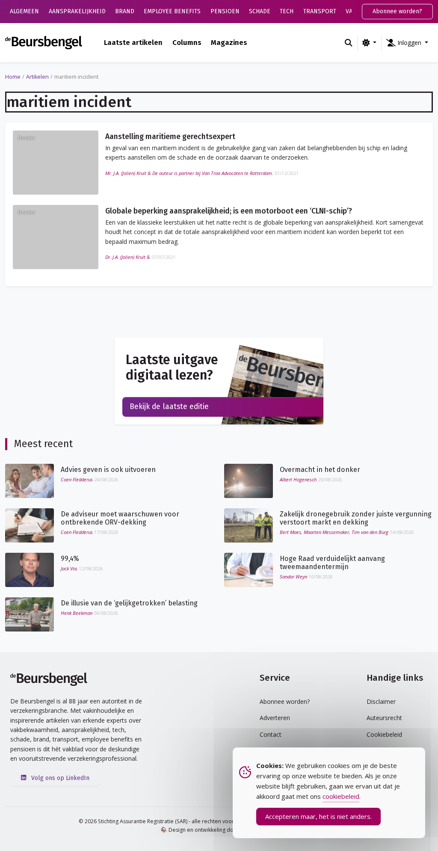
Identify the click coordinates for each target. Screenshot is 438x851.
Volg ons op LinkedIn (59, 778)
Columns (186, 42)
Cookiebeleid (384, 734)
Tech (286, 11)
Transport (319, 11)
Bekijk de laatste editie (169, 406)
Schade (259, 11)
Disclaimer (381, 701)
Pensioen (225, 11)
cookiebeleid (341, 796)
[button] (407, 43)
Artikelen (37, 76)
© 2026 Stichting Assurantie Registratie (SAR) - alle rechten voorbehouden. (170, 821)
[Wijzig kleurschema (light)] (369, 43)
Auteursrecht (384, 718)
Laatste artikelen (133, 42)
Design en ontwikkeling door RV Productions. (222, 829)
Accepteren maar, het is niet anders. (318, 816)
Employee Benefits (172, 11)
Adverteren (275, 718)
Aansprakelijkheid (77, 11)
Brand (124, 11)
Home (13, 76)
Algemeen (24, 11)
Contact (270, 734)
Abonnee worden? (397, 11)
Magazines (229, 42)
